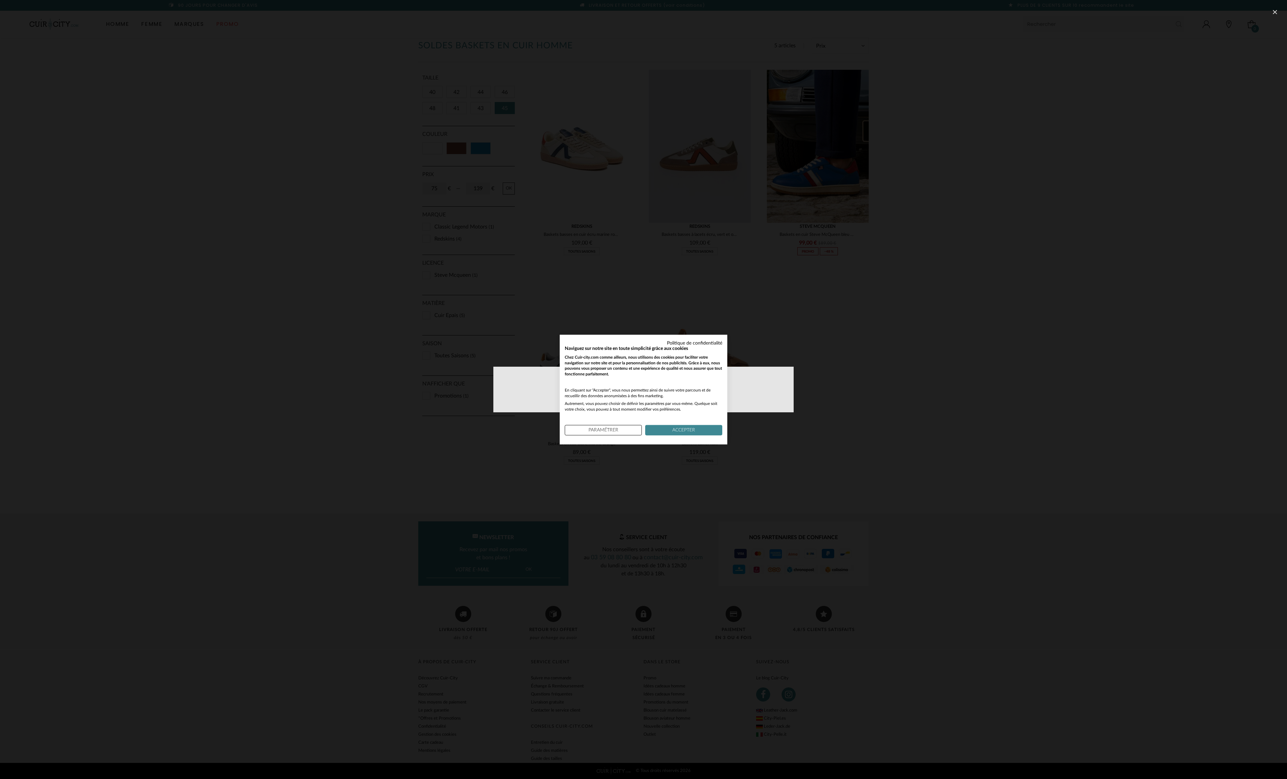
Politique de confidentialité (694, 343)
